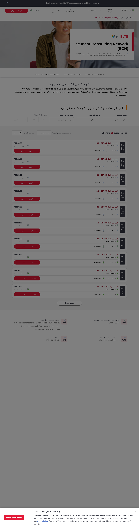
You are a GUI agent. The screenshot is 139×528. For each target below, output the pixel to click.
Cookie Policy (42, 521)
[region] (69, 518)
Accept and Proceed (14, 518)
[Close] (135, 512)
